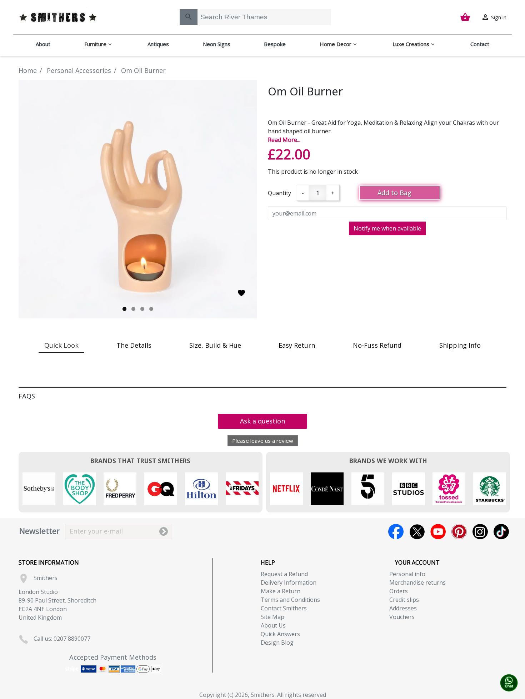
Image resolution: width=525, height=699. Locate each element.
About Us (273, 625)
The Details (133, 345)
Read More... (284, 140)
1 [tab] (124, 309)
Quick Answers (280, 634)
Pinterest (459, 531)
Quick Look (61, 345)
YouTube (438, 531)
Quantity (279, 193)
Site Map (272, 617)
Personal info (407, 574)
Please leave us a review (262, 440)
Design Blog (277, 642)
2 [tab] (133, 309)
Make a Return (280, 591)
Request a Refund (284, 574)
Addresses (403, 608)
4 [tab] (151, 309)
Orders (398, 591)
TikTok (501, 531)
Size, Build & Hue (215, 345)
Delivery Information (288, 582)
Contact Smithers (284, 608)
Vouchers (402, 617)
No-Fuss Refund (377, 345)
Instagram (480, 531)
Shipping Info (460, 345)
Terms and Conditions (290, 600)
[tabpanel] (138, 199)
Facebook (396, 531)
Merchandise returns (417, 582)
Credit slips (404, 600)
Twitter (417, 531)
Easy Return (297, 345)
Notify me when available (387, 228)
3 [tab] (142, 309)
